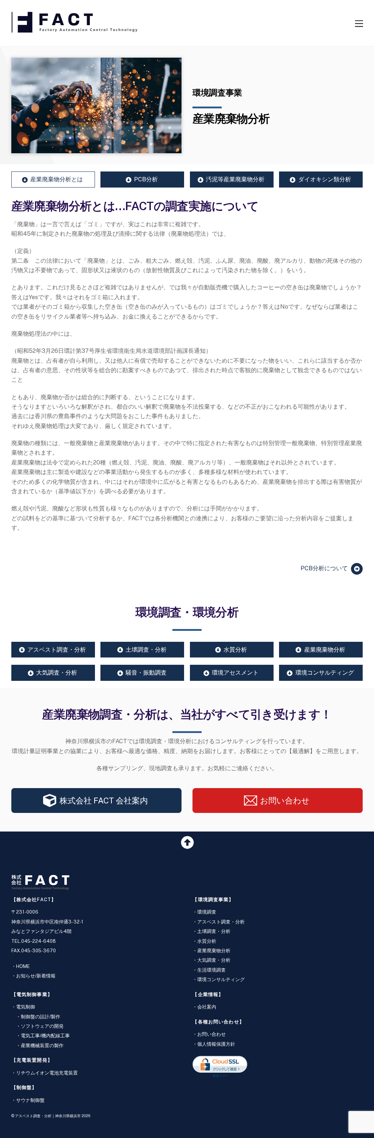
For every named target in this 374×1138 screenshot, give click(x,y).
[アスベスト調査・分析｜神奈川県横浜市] (75, 29)
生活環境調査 (211, 970)
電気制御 (25, 1007)
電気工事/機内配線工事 (45, 1035)
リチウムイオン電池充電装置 (47, 1073)
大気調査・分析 (213, 960)
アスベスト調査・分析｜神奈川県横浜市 (48, 1116)
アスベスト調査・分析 (221, 922)
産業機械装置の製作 (42, 1045)
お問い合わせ (211, 1034)
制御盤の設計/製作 (40, 1016)
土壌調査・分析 (213, 931)
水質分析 (206, 941)
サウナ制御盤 (30, 1100)
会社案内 (206, 1007)
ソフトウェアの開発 (42, 1026)
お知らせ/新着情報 (36, 976)
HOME (23, 966)
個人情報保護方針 (216, 1044)
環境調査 (206, 912)
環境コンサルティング (221, 979)
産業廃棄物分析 (213, 950)
